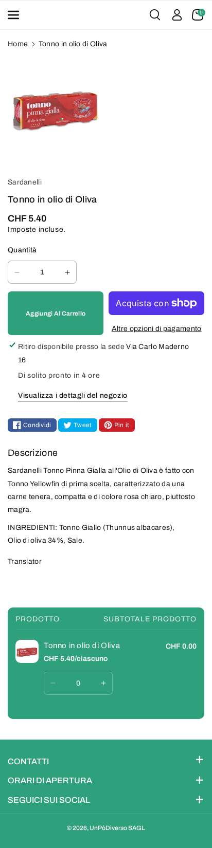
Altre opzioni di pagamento (157, 329)
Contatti (28, 761)
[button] (17, 15)
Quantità (22, 250)
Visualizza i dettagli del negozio (73, 395)
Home (18, 44)
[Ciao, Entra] (177, 15)
